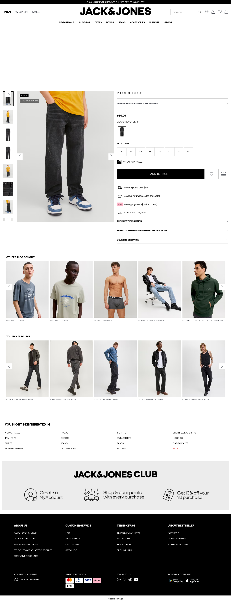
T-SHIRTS (121, 432)
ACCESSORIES (68, 448)
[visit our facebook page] (119, 580)
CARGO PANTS (180, 443)
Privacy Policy (125, 544)
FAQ (68, 533)
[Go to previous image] (8, 94)
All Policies (123, 538)
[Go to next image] (8, 218)
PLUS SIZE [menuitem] (154, 22)
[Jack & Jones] (115, 14)
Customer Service (78, 525)
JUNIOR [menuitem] (168, 22)
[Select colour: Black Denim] (122, 131)
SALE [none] (36, 12)
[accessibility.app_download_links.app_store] (192, 583)
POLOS (64, 432)
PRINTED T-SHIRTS (14, 448)
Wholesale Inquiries (26, 544)
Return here (73, 538)
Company (173, 533)
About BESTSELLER (181, 525)
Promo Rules (124, 550)
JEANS (64, 443)
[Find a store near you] (207, 13)
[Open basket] (226, 12)
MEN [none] (7, 12)
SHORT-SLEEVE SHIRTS (184, 432)
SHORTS (65, 438)
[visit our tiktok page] (130, 580)
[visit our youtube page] (136, 580)
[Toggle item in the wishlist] (211, 174)
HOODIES (178, 438)
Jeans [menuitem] (122, 22)
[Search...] (199, 12)
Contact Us (72, 544)
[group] (27, 293)
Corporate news (178, 544)
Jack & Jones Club (24, 538)
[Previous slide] (9, 287)
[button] (121, 151)
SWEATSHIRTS (124, 438)
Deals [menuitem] (98, 22)
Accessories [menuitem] (137, 22)
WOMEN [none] (21, 12)
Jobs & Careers (177, 538)
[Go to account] (213, 12)
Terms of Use (126, 525)
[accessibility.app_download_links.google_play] (176, 583)
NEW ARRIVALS (12, 432)
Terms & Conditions (128, 533)
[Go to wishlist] (220, 13)
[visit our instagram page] (124, 580)
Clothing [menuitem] (84, 22)
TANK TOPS (10, 438)
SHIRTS (8, 443)
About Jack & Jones (25, 533)
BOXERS (121, 448)
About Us (20, 525)
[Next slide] (222, 287)
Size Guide (71, 550)
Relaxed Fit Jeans (129, 93)
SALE (175, 448)
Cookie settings (115, 598)
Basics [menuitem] (110, 22)
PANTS (120, 443)
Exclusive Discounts (26, 556)
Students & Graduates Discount (33, 550)
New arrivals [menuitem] (66, 22)
